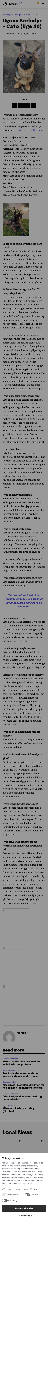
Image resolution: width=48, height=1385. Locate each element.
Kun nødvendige (24, 1215)
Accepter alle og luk (24, 1208)
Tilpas (35, 1189)
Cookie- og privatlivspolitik (17, 1189)
